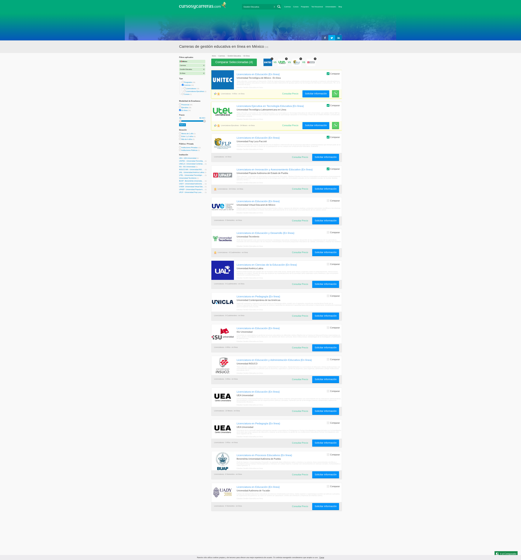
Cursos (295, 7)
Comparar (335, 74)
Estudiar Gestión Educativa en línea (250, 87)
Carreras (287, 7)
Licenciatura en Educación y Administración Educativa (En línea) (274, 359)
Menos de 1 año (187, 134)
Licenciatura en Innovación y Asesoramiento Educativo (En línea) (275, 169)
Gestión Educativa (234, 56)
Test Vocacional (317, 7)
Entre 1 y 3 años (187, 136)
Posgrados (305, 7)
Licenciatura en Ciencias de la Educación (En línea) (267, 264)
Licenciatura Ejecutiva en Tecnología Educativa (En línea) (270, 105)
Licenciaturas (191, 89)
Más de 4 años (187, 139)
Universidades (330, 7)
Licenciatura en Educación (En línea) (258, 74)
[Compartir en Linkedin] (338, 37)
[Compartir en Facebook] (325, 37)
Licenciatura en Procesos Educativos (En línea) (264, 455)
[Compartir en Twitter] (331, 37)
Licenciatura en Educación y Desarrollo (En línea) (265, 232)
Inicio (214, 56)
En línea (184, 110)
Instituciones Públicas (190, 150)
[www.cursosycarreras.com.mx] (202, 6)
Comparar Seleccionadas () (234, 62)
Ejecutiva (185, 108)
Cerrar (321, 557)
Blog (340, 7)
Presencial (185, 105)
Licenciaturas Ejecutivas (195, 91)
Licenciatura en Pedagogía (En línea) (258, 296)
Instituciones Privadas (191, 148)
